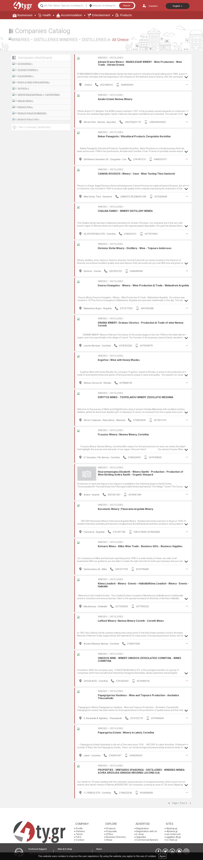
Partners (80, 831)
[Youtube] (172, 851)
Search (126, 5)
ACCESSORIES (25, 64)
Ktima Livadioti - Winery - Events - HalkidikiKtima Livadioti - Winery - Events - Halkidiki (143, 585)
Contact (80, 839)
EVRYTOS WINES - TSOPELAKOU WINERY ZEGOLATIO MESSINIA (135, 397)
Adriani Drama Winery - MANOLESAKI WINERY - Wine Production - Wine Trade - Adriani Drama (140, 63)
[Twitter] (165, 851)
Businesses (25, 15)
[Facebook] (158, 851)
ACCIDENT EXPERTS (28, 70)
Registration (142, 828)
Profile (79, 828)
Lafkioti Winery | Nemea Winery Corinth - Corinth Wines (131, 620)
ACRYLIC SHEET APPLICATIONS (34, 82)
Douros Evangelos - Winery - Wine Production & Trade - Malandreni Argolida (143, 285)
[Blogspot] (179, 851)
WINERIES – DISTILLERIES (110, 57)
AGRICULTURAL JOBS (29, 120)
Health (47, 15)
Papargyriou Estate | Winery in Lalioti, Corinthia (126, 732)
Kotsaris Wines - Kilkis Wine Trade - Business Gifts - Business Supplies (140, 546)
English (177, 6)
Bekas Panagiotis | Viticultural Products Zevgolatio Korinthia (134, 136)
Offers (109, 834)
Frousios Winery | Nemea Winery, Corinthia (123, 434)
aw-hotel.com (173, 834)
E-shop (140, 834)
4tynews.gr (172, 831)
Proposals (111, 831)
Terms (79, 834)
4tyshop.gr (171, 828)
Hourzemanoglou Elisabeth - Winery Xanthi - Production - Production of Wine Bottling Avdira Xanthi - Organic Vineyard (140, 473)
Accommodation (71, 15)
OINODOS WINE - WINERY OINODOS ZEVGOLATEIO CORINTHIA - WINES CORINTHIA (139, 659)
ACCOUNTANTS (26, 76)
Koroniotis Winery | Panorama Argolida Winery (125, 509)
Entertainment (101, 15)
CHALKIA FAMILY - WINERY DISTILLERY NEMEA (125, 210)
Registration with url (146, 831)
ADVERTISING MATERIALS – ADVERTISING (39, 95)
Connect (153, 6)
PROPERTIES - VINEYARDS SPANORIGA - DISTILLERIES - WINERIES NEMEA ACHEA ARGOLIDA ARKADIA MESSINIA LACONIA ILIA (141, 771)
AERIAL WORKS (25, 101)
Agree (163, 856)
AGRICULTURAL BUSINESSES (32, 113)
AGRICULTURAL (25, 107)
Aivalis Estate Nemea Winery (115, 99)
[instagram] (186, 851)
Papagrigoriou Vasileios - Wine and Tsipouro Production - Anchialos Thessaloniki (138, 697)
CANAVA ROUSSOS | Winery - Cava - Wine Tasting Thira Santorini (136, 173)
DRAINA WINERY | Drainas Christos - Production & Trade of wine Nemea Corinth (140, 324)
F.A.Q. (79, 837)
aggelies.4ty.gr (173, 837)
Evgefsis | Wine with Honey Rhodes (119, 360)
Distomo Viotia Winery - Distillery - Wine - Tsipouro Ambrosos (134, 248)
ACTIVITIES (23, 89)
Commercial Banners (147, 839)
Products (126, 15)
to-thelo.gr (171, 839)
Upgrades (141, 837)
